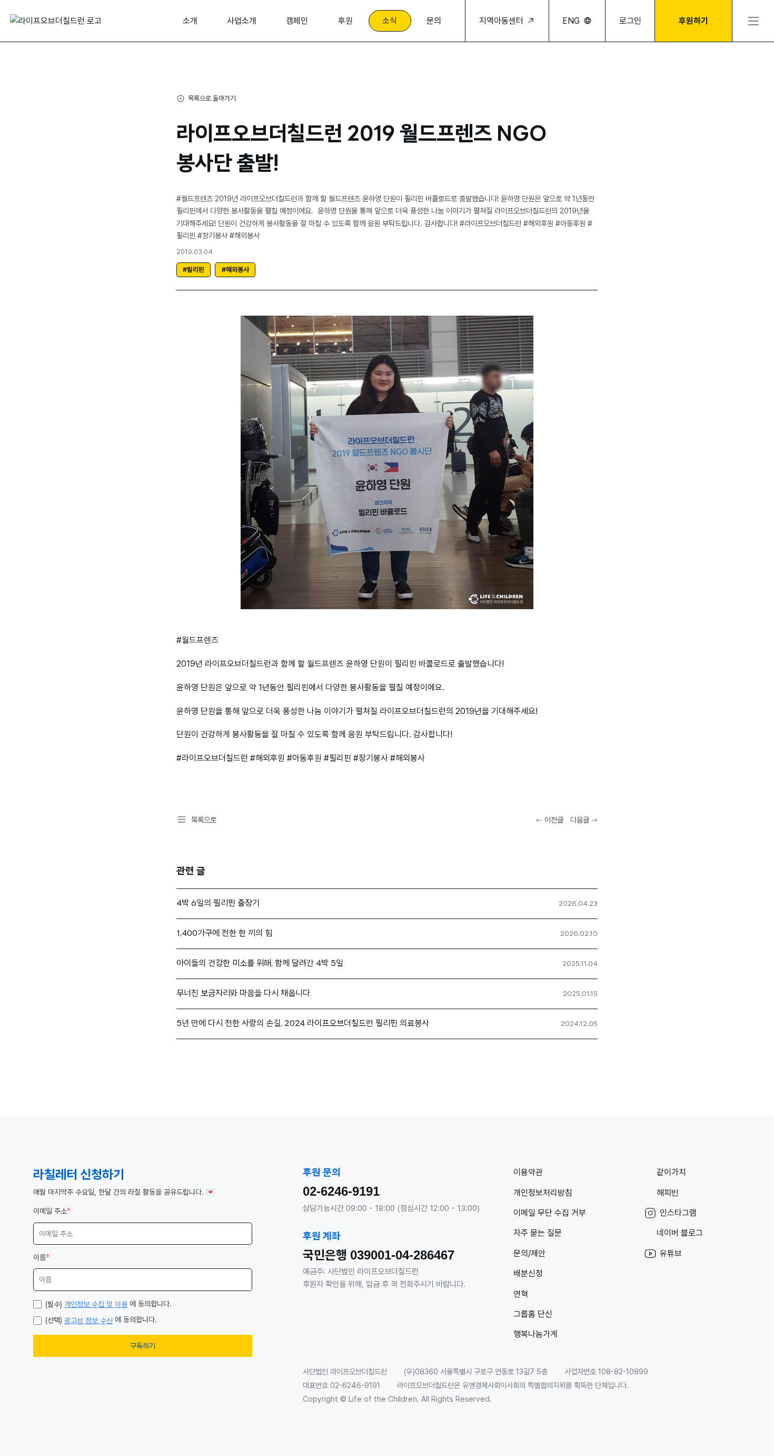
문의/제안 (529, 1253)
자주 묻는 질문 (537, 1233)
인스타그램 (678, 1213)
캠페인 (297, 21)
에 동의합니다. (108, 1303)
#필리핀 (193, 269)
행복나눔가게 (535, 1334)
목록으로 (203, 819)
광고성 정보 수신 (88, 1320)
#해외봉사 (235, 269)
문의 (433, 21)
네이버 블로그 (680, 1233)
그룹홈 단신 (532, 1314)
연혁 (520, 1294)
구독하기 (142, 1346)
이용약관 (528, 1172)
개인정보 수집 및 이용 (95, 1304)
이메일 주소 (52, 1211)
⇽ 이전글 (549, 819)
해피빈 (668, 1193)
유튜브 (671, 1253)
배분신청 (528, 1273)
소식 (389, 21)
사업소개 (241, 21)
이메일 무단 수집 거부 (549, 1213)
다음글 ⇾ (584, 819)
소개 (190, 21)
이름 (41, 1257)
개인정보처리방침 (542, 1193)
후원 (345, 21)
